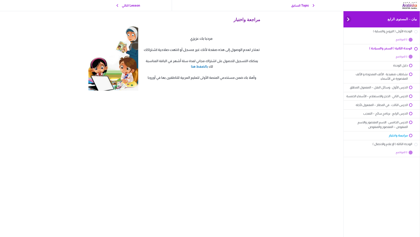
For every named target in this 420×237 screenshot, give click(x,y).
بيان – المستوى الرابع (402, 19)
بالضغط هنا (199, 66)
